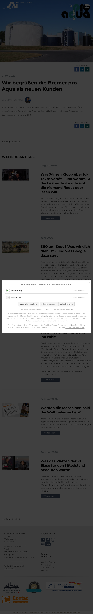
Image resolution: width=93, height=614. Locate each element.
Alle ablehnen (66, 304)
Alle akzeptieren (49, 304)
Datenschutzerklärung (75, 327)
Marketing (16, 291)
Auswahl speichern (28, 304)
